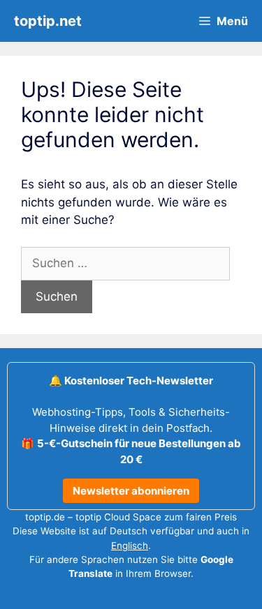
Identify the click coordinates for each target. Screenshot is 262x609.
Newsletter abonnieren (131, 490)
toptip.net (48, 21)
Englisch (129, 545)
